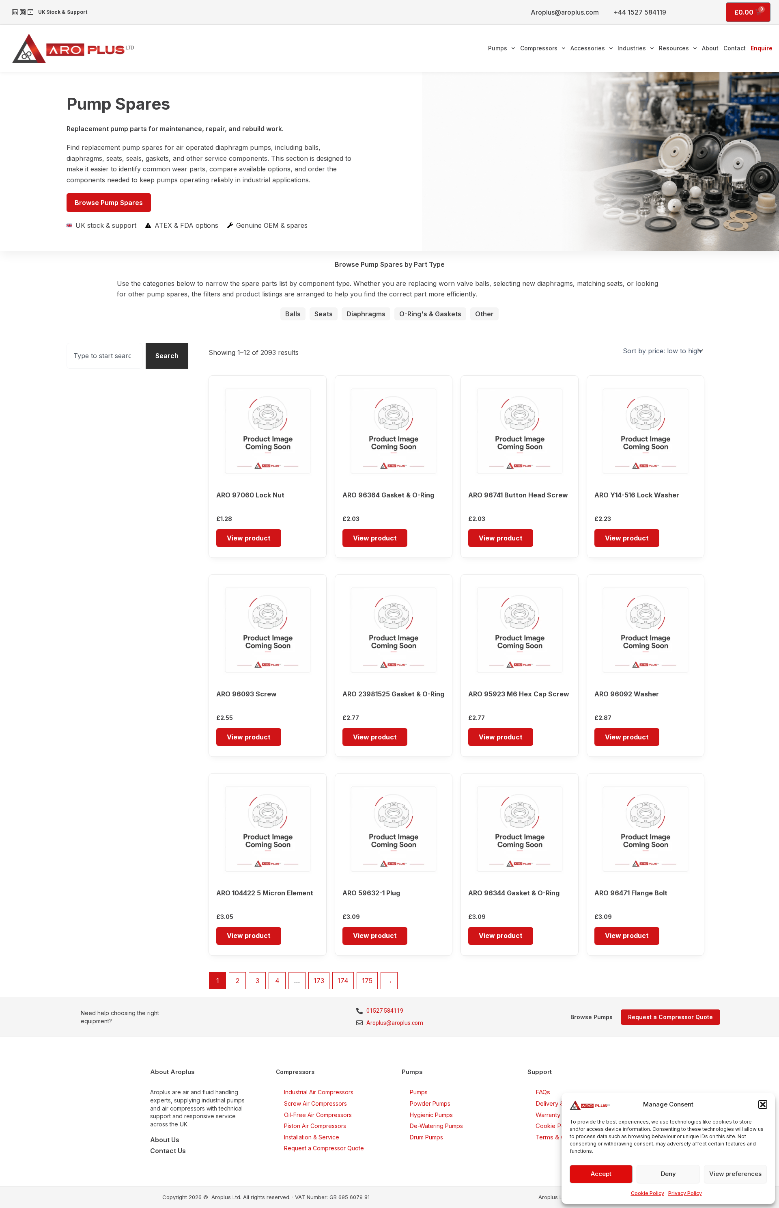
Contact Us (168, 1151)
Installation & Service (311, 1137)
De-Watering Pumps (436, 1125)
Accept (601, 1174)
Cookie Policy (647, 1193)
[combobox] (105, 356)
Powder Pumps (430, 1103)
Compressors (538, 48)
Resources (674, 48)
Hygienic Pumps (431, 1114)
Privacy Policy (685, 1193)
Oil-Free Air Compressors (318, 1114)
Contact (734, 48)
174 (343, 981)
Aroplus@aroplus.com (565, 12)
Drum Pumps (426, 1137)
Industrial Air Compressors (318, 1092)
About (710, 48)
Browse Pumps (591, 1017)
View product (249, 538)
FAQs (543, 1092)
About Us (164, 1140)
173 (319, 981)
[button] (763, 1104)
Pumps (497, 48)
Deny (668, 1174)
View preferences (735, 1174)
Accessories (587, 48)
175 (367, 981)
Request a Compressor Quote (324, 1148)
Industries (632, 48)
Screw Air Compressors (315, 1103)
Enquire (762, 48)
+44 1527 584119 (639, 12)
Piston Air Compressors (315, 1125)
